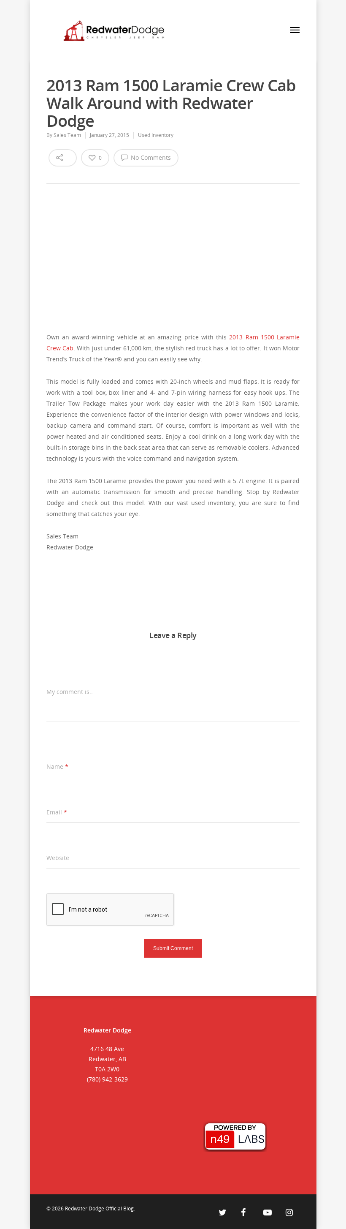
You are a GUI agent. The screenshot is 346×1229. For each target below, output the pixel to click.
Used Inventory (155, 135)
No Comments (150, 157)
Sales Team (67, 135)
